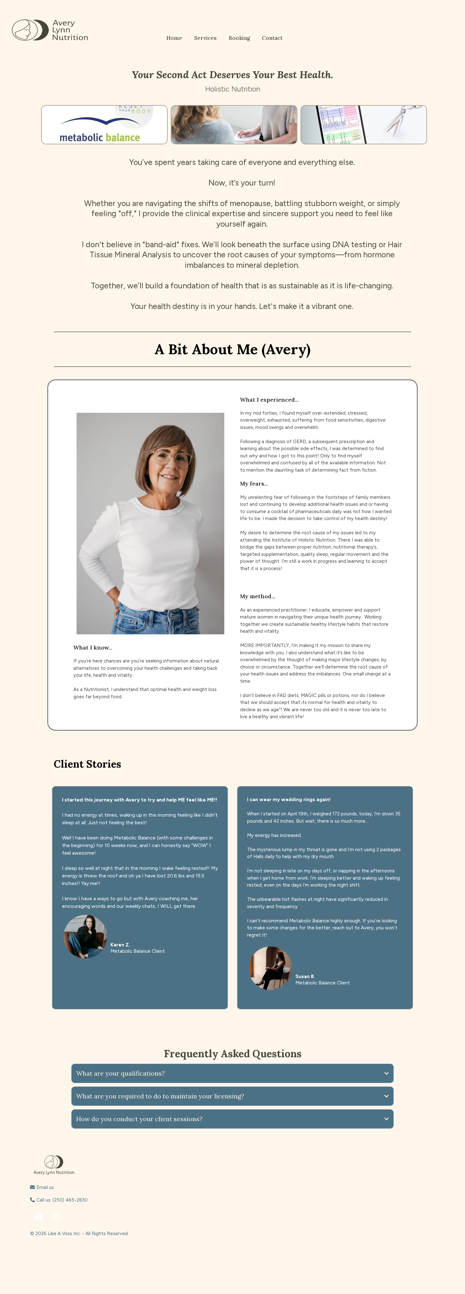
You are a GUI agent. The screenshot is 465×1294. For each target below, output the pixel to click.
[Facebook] (39, 1217)
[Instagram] (56, 1217)
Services (205, 38)
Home (174, 38)
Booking (239, 38)
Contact (272, 38)
